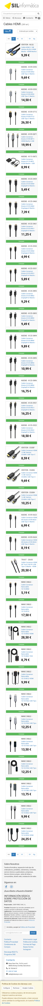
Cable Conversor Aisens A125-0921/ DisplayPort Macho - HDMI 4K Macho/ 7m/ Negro (28, 410)
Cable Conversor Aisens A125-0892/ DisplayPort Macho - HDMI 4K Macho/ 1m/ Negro (28, 298)
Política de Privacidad (27, 927)
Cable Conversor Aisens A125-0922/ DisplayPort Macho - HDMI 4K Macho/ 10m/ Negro (29, 432)
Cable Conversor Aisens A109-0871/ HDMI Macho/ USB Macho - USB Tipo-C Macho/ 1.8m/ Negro (28, 141)
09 (30, 39)
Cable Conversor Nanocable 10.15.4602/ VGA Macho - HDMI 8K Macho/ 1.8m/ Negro (28, 656)
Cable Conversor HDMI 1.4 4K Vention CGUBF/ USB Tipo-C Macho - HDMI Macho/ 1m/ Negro (29, 455)
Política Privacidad (11, 942)
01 (13, 39)
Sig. (34, 39)
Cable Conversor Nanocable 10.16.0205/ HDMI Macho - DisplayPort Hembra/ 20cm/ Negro (29, 835)
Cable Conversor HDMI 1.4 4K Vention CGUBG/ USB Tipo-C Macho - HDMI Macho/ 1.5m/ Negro (29, 477)
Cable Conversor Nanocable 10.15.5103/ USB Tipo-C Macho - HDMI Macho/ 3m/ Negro (29, 723)
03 (22, 39)
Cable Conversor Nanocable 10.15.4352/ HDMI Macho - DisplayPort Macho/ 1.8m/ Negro (28, 634)
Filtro (7, 31)
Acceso (17, 18)
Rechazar (16, 988)
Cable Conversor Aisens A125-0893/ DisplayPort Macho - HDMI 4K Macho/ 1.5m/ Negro (28, 320)
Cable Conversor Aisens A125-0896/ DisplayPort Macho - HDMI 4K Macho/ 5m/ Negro (28, 387)
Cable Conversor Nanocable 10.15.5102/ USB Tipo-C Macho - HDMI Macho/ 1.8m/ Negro (29, 701)
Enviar (33, 933)
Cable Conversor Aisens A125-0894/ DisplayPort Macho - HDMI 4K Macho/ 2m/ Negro (28, 342)
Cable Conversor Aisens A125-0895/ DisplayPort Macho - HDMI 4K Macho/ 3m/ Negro (28, 365)
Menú (7, 18)
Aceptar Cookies (27, 988)
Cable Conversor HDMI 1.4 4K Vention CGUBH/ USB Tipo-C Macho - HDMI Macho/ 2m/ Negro (29, 499)
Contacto (29, 18)
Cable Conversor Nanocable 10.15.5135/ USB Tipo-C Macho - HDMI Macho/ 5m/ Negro (29, 768)
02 (18, 39)
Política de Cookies (30, 942)
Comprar (21, 62)
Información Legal (30, 939)
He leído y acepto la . (21, 927)
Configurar (6, 988)
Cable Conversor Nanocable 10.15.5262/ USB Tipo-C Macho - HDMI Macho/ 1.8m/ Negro (29, 813)
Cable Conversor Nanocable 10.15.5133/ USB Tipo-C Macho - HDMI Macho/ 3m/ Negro (29, 746)
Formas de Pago (29, 944)
